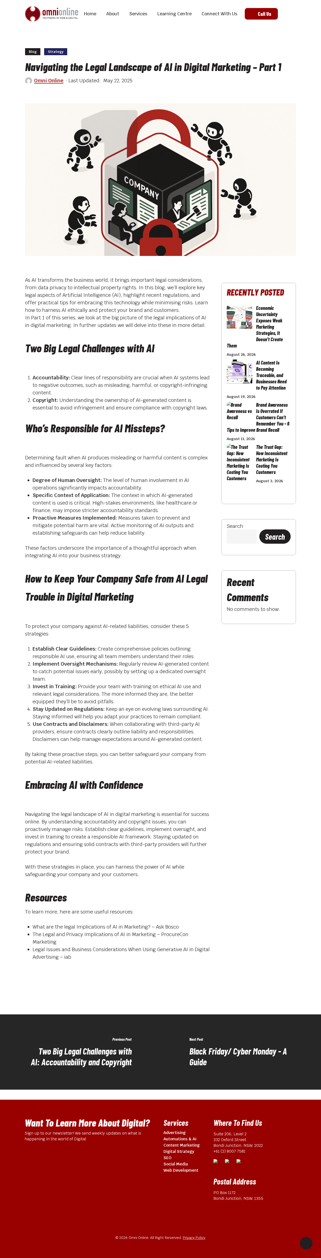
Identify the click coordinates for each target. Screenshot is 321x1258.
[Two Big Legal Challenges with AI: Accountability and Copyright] (80, 1052)
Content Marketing (182, 1145)
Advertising (175, 1132)
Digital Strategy (179, 1151)
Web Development (181, 1170)
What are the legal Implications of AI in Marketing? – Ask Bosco (106, 927)
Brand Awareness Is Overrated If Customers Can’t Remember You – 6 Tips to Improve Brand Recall (258, 417)
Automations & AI (180, 1139)
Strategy (55, 51)
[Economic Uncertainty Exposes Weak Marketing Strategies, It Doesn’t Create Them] (239, 320)
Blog (33, 51)
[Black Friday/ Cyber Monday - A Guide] (240, 1052)
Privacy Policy (194, 1237)
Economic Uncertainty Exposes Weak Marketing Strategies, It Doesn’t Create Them (255, 326)
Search (235, 526)
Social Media (176, 1164)
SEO (168, 1157)
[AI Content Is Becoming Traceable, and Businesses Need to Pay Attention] (239, 375)
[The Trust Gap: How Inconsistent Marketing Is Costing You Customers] (239, 464)
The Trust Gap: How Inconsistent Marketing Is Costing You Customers (271, 459)
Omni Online (48, 80)
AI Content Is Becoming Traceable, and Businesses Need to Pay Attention (271, 375)
